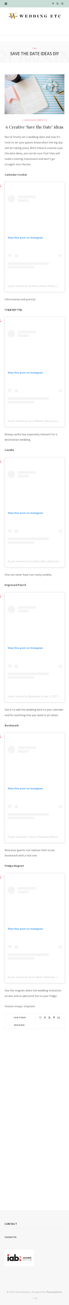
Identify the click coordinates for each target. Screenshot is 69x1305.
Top (35, 1298)
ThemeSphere (54, 1292)
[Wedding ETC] (34, 16)
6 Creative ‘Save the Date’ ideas (34, 127)
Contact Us (11, 1237)
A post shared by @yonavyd (24, 696)
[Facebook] (45, 1017)
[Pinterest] (54, 1017)
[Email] (58, 1017)
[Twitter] (49, 1017)
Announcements (35, 120)
